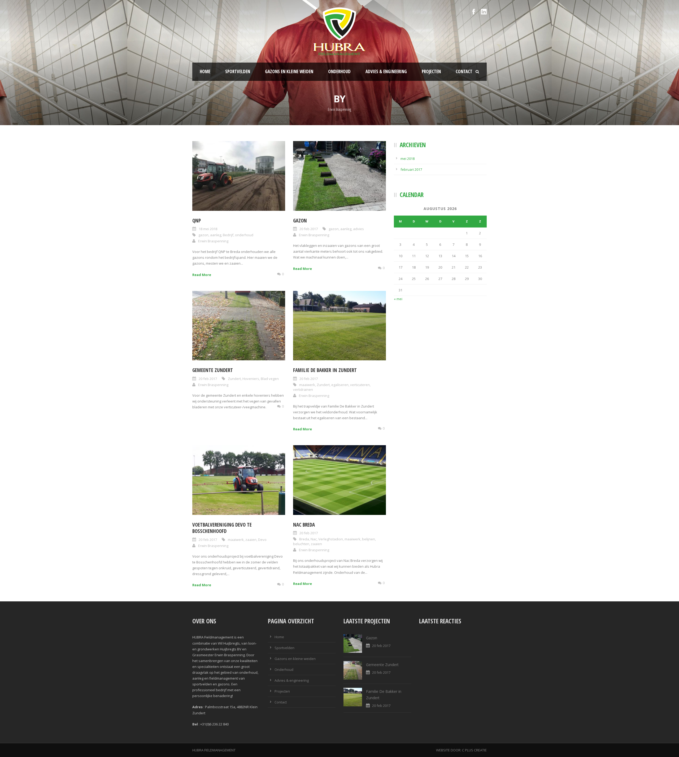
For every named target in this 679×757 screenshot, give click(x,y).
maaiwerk (307, 384)
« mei (398, 298)
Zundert (234, 378)
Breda (304, 539)
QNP (196, 220)
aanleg (215, 235)
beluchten (301, 543)
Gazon (300, 220)
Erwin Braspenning (213, 241)
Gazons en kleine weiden (289, 71)
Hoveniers (250, 378)
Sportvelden (237, 71)
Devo (262, 539)
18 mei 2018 (208, 228)
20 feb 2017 (308, 228)
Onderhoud (339, 71)
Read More (201, 274)
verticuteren (360, 384)
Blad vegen (270, 378)
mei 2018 (408, 158)
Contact (464, 71)
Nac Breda (304, 524)
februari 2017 (411, 169)
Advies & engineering (386, 71)
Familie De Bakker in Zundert (325, 370)
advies (358, 228)
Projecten (431, 71)
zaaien (250, 539)
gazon (203, 235)
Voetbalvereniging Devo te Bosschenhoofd (222, 528)
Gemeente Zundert (212, 370)
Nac (314, 539)
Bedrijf (228, 235)
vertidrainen (303, 389)
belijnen (368, 539)
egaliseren (340, 384)
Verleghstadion (330, 539)
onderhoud (244, 235)
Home (205, 71)
